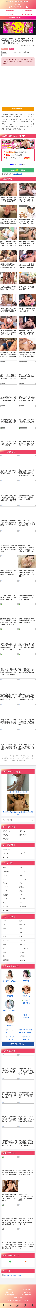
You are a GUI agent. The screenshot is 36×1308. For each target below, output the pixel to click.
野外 (4, 956)
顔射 (20, 867)
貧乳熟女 (6, 839)
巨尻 (28, 52)
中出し (19, 52)
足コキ (21, 883)
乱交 (4, 903)
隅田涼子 (10, 1025)
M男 (4, 925)
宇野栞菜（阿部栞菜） (26, 1032)
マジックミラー (24, 948)
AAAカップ (6, 849)
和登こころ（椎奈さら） (10, 1011)
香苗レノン (9, 1032)
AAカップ (22, 849)
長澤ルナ (26, 1017)
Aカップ (5, 853)
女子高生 (22, 925)
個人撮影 (22, 956)
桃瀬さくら (26, 996)
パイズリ (6, 887)
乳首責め (6, 910)
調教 (24, 52)
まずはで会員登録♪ (18, 170)
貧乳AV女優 (9, 1292)
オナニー (22, 895)
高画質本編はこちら (18, 108)
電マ (20, 903)
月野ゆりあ (5, 49)
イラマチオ (23, 879)
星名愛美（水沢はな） (10, 981)
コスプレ (4, 54)
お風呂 (5, 952)
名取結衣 (10, 996)
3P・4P (22, 899)
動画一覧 (9, 1289)
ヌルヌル (22, 940)
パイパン (22, 929)
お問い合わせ (18, 1297)
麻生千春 (26, 1039)
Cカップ (5, 857)
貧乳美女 (11, 49)
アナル (9, 52)
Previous (1, 28)
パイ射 (5, 875)
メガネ (21, 952)
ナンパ (5, 948)
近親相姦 (6, 960)
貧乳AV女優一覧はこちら (18, 1044)
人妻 (4, 929)
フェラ (5, 879)
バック (14, 52)
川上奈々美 (9, 1039)
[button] (32, 820)
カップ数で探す (26, 1295)
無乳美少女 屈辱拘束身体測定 (18, 792)
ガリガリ (22, 960)
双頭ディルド (23, 906)
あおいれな (26, 1003)
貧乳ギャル (23, 835)
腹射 (20, 875)
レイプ (5, 932)
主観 (20, 910)
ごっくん (22, 871)
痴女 (20, 921)
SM (20, 932)
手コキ (5, 883)
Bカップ (4, 52)
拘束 (4, 936)
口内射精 (6, 871)
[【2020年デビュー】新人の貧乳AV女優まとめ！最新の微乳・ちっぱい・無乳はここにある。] (18, 28)
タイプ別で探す (9, 1295)
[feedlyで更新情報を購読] (10, 1261)
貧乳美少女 (6, 831)
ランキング (26, 1289)
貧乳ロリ (22, 831)
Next (35, 28)
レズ (4, 921)
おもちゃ (6, 906)
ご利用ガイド (17, 174)
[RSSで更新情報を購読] (25, 1261)
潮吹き (21, 891)
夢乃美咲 (26, 981)
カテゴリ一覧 (27, 1292)
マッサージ (6, 940)
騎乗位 (21, 887)
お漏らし (6, 895)
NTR (4, 944)
